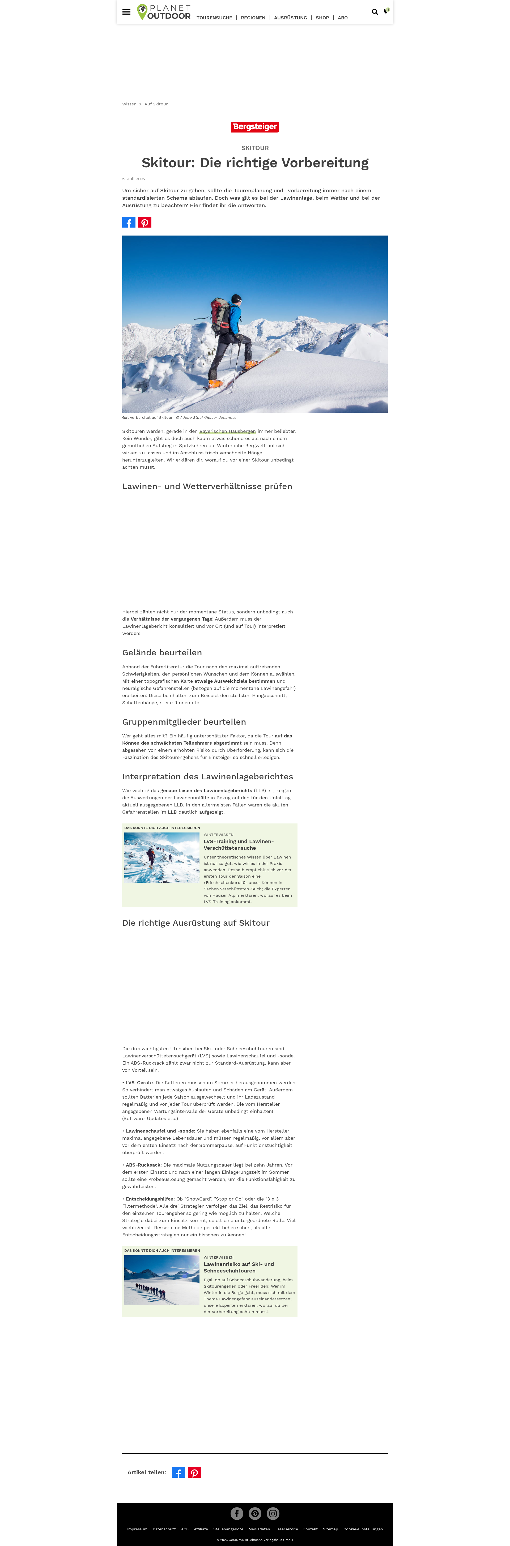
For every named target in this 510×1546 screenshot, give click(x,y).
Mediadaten (259, 1529)
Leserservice (286, 1529)
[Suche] (375, 12)
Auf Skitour (156, 103)
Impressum (137, 1529)
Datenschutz (164, 1529)
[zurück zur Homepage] (163, 12)
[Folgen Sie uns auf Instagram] (273, 1513)
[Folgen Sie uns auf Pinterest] (255, 1513)
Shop (322, 17)
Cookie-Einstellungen (363, 1529)
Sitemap (330, 1529)
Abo (343, 17)
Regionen (253, 17)
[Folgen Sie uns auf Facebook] (237, 1513)
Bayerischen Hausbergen (227, 431)
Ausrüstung (290, 17)
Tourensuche (214, 17)
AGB (185, 1529)
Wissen (129, 103)
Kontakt (310, 1529)
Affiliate (201, 1529)
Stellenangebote (228, 1529)
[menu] (126, 12)
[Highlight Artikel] (385, 12)
